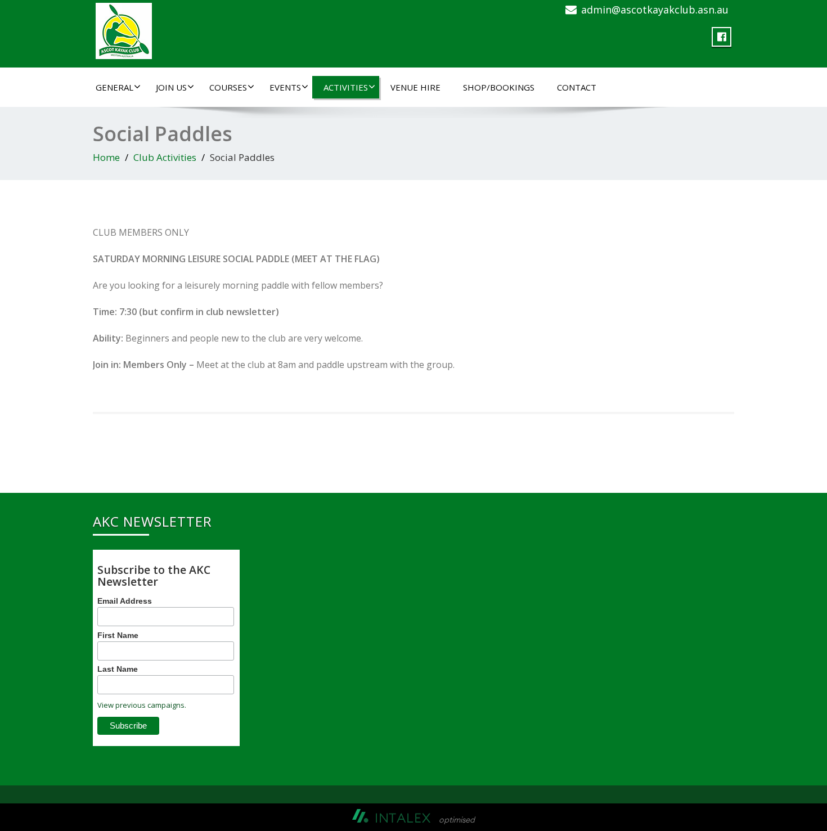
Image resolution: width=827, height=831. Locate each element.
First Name (117, 635)
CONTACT (576, 87)
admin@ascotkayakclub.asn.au (655, 9)
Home (106, 157)
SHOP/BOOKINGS (498, 87)
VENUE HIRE (415, 87)
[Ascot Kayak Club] (124, 28)
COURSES (228, 87)
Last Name (117, 668)
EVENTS (285, 87)
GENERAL (114, 87)
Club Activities (164, 157)
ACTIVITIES (345, 87)
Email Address (124, 600)
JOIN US (171, 87)
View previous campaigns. (141, 705)
